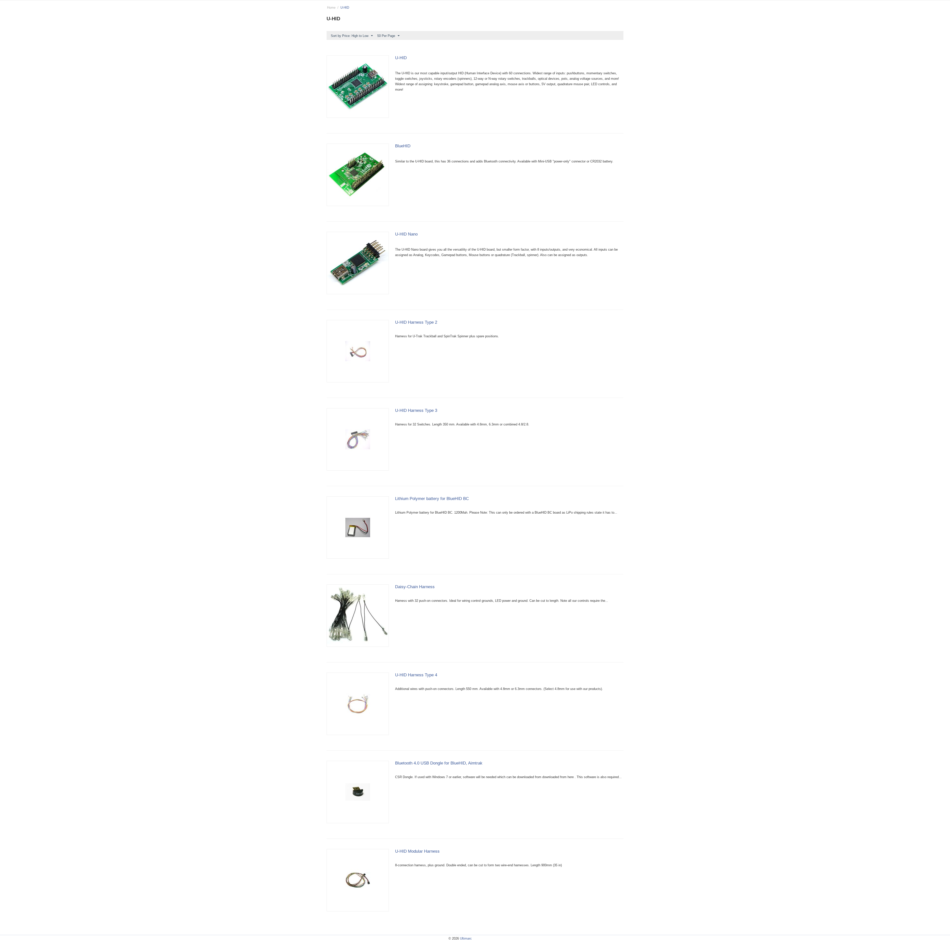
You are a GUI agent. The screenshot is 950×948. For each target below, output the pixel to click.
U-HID (401, 57)
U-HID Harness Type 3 (416, 410)
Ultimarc (466, 938)
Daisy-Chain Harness (415, 586)
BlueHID (402, 146)
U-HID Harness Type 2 (416, 322)
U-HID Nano (406, 234)
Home (331, 7)
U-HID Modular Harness (417, 851)
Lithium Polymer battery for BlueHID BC (432, 498)
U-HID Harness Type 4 (416, 675)
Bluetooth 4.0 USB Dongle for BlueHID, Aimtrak (438, 763)
